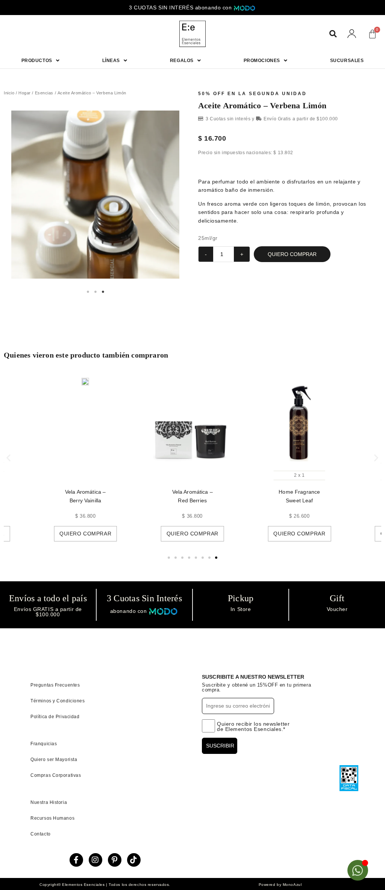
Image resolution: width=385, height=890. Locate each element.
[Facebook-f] (76, 860)
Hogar (24, 93)
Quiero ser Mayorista (53, 759)
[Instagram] (95, 860)
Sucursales (347, 60)
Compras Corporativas (55, 775)
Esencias (44, 93)
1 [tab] (88, 292)
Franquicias (43, 743)
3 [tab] (103, 292)
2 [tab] (95, 292)
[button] (333, 34)
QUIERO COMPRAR (292, 254)
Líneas (111, 60)
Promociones (262, 60)
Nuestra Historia (48, 802)
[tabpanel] (95, 195)
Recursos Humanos (52, 818)
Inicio (9, 93)
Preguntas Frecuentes (55, 685)
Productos (36, 60)
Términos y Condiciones (57, 701)
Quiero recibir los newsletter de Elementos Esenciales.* (253, 726)
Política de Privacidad (54, 716)
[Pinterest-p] (114, 860)
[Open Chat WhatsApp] (357, 870)
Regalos (182, 60)
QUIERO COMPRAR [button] (98, 534)
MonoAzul (292, 884)
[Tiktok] (134, 860)
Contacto (40, 834)
